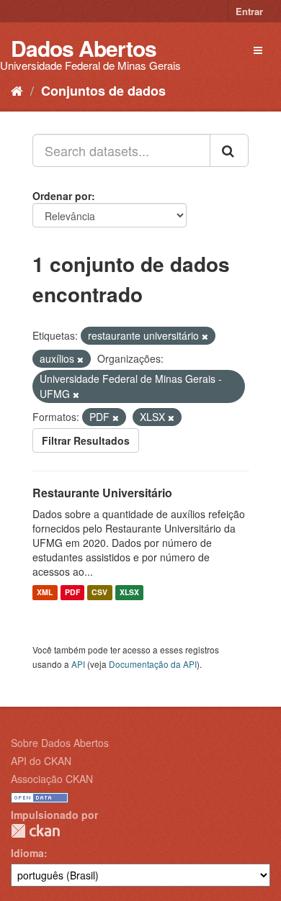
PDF (72, 592)
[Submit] (229, 150)
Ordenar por (62, 196)
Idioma (27, 853)
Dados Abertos (83, 47)
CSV (99, 592)
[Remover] (205, 336)
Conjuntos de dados (103, 90)
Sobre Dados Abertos (60, 742)
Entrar (249, 11)
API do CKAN (41, 760)
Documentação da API (153, 664)
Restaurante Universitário (102, 492)
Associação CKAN (52, 778)
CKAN (35, 830)
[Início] (17, 90)
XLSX (129, 592)
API (78, 664)
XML (45, 592)
